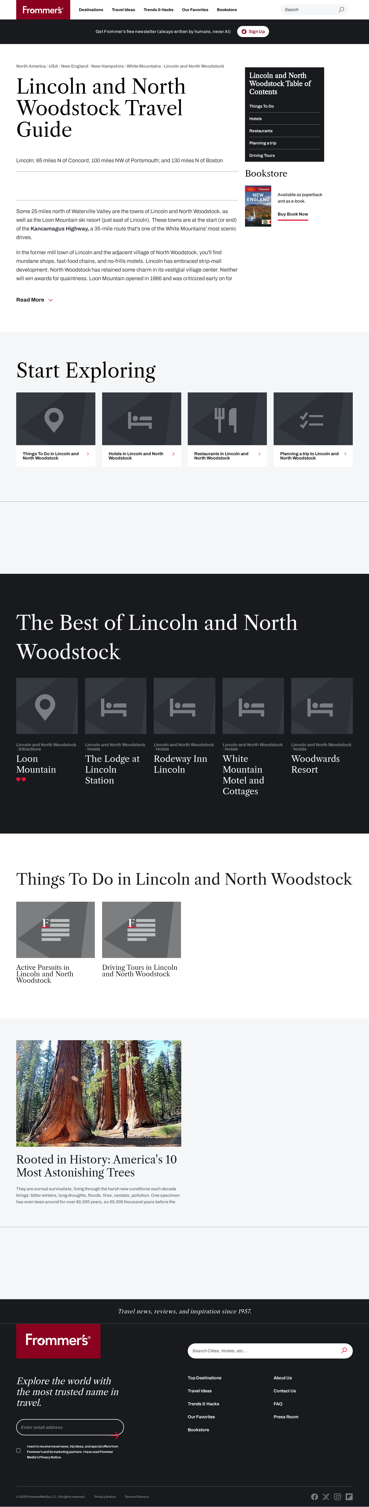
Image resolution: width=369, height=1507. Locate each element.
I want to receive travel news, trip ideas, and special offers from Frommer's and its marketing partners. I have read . (72, 1452)
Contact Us (285, 1391)
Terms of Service (137, 1497)
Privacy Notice (105, 1497)
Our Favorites (195, 10)
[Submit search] (343, 10)
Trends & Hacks (158, 10)
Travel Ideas (123, 10)
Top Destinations (205, 1378)
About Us (283, 1378)
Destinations (91, 10)
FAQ (278, 1404)
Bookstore (227, 10)
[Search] (344, 1350)
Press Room (286, 1417)
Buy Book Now (293, 214)
